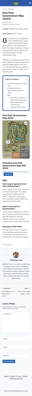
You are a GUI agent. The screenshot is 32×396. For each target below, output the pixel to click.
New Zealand (7, 244)
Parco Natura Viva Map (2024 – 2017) (8, 292)
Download (8, 174)
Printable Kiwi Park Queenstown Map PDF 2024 (15, 90)
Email (5, 347)
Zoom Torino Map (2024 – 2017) (24, 291)
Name (6, 339)
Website (6, 356)
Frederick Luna (16, 260)
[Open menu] (30, 3)
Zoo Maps (10, 9)
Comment (7, 314)
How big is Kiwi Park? (17, 107)
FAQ (9, 95)
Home (4, 9)
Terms (25, 376)
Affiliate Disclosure (16, 379)
